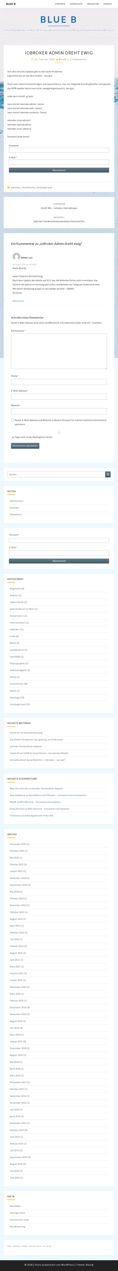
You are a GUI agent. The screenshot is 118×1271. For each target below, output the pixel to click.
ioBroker (15, 187)
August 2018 (16, 1054)
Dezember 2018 (18, 1048)
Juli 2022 (14, 939)
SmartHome (28, 187)
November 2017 (18, 1082)
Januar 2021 (16, 980)
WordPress (67, 1264)
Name (15, 375)
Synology (15, 697)
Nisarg (90, 1264)
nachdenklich (17, 649)
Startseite (60, 3)
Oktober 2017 (17, 1089)
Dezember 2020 (18, 987)
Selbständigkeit (18, 670)
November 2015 (18, 1123)
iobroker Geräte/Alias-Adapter (26, 746)
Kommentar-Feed (19, 1219)
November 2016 (18, 1102)
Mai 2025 (14, 857)
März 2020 (15, 993)
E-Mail (13, 157)
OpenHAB (15, 656)
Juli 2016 (14, 1109)
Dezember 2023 (18, 905)
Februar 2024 (16, 898)
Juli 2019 (14, 1027)
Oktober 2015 (17, 1130)
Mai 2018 (14, 1061)
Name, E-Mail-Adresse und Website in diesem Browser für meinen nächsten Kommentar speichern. (61, 422)
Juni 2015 (15, 1136)
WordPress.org (17, 1226)
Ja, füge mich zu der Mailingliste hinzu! (31, 437)
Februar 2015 (16, 1143)
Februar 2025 (16, 864)
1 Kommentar (78, 59)
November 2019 (18, 1014)
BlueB (62, 59)
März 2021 (15, 966)
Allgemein (15, 588)
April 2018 (15, 1068)
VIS (44, 1246)
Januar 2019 (16, 1041)
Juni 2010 (15, 1177)
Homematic (16, 615)
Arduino (14, 595)
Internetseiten (18, 622)
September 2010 (18, 1157)
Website (15, 405)
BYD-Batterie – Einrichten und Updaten (40, 801)
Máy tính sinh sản (19, 788)
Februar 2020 (16, 1000)
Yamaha (48, 1246)
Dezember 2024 (18, 878)
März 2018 (15, 1075)
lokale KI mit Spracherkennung (26, 732)
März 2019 (15, 1034)
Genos (9, 1246)
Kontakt (108, 3)
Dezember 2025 (18, 844)
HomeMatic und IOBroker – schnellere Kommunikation (58, 795)
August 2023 (16, 918)
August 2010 (16, 1163)
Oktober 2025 (17, 850)
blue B (11, 4)
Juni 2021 (15, 959)
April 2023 (15, 925)
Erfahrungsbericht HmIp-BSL (38, 815)
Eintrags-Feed (17, 1212)
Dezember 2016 (18, 1095)
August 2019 (16, 1021)
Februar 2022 (16, 946)
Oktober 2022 (17, 932)
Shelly (13, 676)
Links (12, 636)
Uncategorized (44, 187)
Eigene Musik (17, 602)
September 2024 (18, 884)
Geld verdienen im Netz (22, 608)
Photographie (17, 663)
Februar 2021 (16, 973)
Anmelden (15, 1206)
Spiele (13, 690)
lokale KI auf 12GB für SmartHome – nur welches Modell (39, 753)
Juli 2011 (14, 1150)
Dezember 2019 (18, 1007)
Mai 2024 (14, 891)
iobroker (25, 1246)
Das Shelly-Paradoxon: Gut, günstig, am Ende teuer (36, 739)
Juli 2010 (14, 1170)
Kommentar (18, 330)
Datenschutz (76, 3)
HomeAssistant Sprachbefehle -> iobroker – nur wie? (37, 759)
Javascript (32, 1246)
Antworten (18, 300)
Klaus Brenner (17, 808)
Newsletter (93, 3)
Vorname (13, 145)
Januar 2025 (16, 871)
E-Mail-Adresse (19, 390)
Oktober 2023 (17, 912)
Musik (13, 642)
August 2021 (16, 952)
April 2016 (15, 1116)
